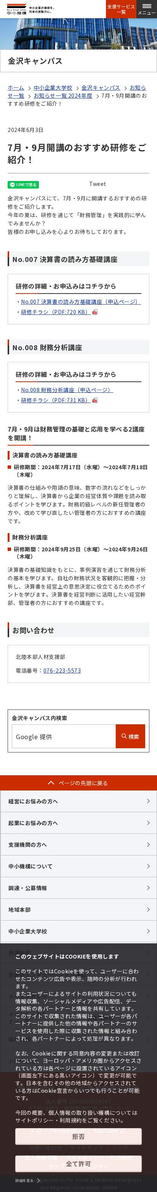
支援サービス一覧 (121, 9)
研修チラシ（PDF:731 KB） (56, 400)
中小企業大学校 (53, 87)
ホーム (16, 87)
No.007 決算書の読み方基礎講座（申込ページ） (81, 301)
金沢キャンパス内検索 (39, 718)
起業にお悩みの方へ (33, 823)
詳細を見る (24, 1180)
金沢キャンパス (101, 87)
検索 (133, 736)
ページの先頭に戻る (83, 783)
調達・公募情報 (27, 888)
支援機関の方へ (27, 844)
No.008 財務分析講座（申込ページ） (67, 390)
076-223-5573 (62, 670)
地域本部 (19, 909)
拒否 (78, 1136)
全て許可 (78, 1163)
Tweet (97, 183)
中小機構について (30, 866)
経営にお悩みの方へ (33, 801)
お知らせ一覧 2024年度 (63, 95)
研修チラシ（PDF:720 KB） (56, 312)
